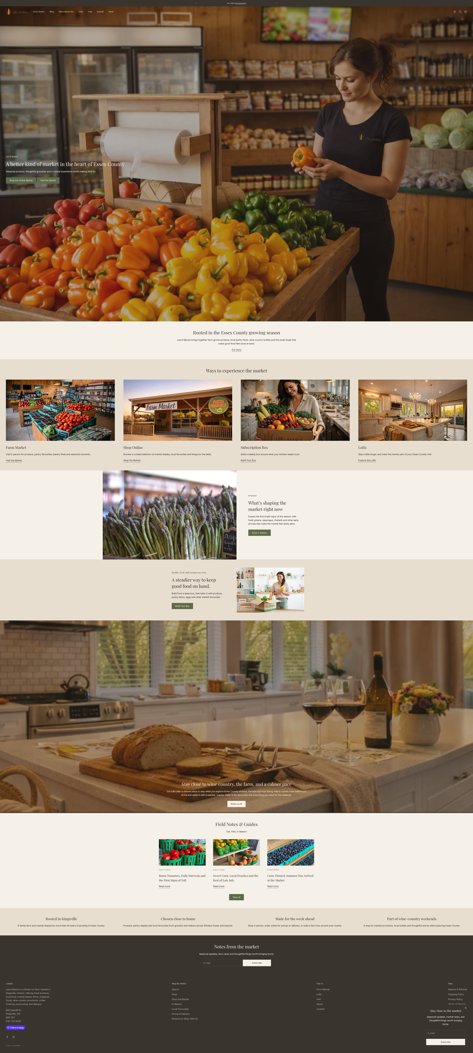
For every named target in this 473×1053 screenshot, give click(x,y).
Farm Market (39, 11)
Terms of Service (456, 1004)
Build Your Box (248, 460)
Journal (100, 11)
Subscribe (446, 1042)
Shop (52, 11)
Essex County (165, 869)
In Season (177, 1004)
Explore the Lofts (367, 460)
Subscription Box (66, 11)
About (111, 11)
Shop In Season (259, 533)
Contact (320, 1009)
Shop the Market (131, 460)
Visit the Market (48, 180)
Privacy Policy (455, 999)
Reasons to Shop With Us (185, 1018)
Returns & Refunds (457, 989)
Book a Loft (236, 804)
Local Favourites (180, 1009)
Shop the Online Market (21, 180)
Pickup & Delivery (181, 1014)
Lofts (81, 11)
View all (236, 897)
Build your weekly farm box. (252, 3)
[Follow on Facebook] (7, 1037)
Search (175, 989)
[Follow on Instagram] (13, 1037)
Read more (164, 886)
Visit (90, 11)
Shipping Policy (456, 994)
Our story (236, 349)
